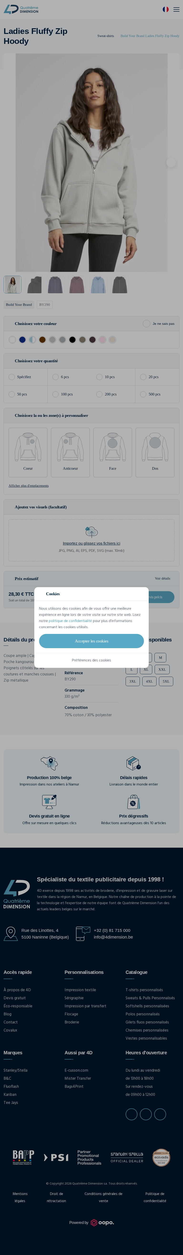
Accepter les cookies (91, 641)
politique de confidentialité (70, 621)
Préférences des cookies (91, 660)
